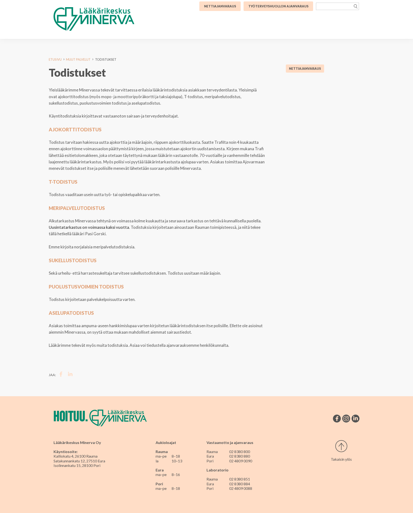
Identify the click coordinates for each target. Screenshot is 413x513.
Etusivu (55, 59)
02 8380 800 (239, 451)
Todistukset (105, 59)
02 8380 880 (239, 456)
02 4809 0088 (240, 488)
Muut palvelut (78, 59)
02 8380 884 (239, 483)
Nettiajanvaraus (305, 68)
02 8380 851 (239, 479)
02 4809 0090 (240, 461)
